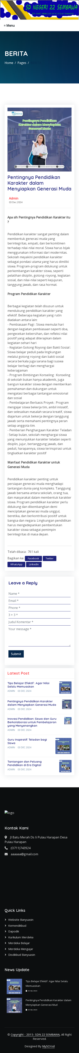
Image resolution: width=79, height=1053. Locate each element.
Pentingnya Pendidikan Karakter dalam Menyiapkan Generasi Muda (31, 703)
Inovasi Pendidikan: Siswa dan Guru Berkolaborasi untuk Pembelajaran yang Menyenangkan (32, 722)
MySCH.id (48, 1046)
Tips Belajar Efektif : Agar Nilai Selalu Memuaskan (28, 684)
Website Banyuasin (20, 919)
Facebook (33, 558)
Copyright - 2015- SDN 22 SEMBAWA (35, 1034)
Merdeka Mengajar (20, 949)
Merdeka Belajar (19, 943)
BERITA (35, 63)
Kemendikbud (17, 925)
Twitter (49, 558)
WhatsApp (16, 564)
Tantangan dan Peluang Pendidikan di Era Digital (24, 763)
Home (9, 63)
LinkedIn (34, 564)
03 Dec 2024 (24, 691)
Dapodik (13, 931)
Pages (21, 63)
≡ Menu (9, 25)
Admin (13, 198)
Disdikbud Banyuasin (21, 955)
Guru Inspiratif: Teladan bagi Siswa (27, 741)
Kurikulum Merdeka (20, 937)
